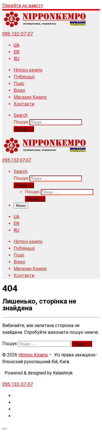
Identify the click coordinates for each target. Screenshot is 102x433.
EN (16, 52)
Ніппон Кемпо (33, 355)
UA (16, 45)
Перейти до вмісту (22, 5)
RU (16, 58)
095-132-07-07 (17, 33)
